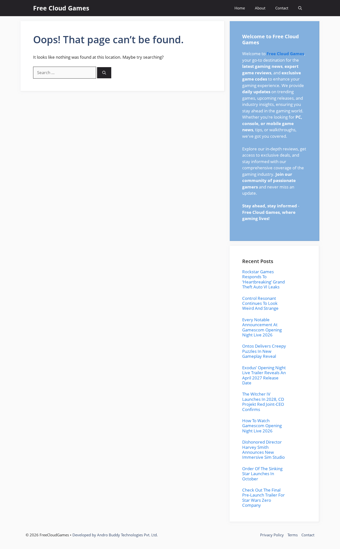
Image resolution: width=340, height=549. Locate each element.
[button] (300, 8)
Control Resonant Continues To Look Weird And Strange (260, 303)
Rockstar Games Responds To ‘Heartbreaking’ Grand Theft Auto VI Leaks (263, 279)
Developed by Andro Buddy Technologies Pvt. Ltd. (115, 534)
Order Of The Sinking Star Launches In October (262, 474)
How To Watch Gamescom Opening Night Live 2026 (262, 426)
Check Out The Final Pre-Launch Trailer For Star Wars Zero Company (263, 497)
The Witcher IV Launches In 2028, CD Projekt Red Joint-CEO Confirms (263, 401)
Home (239, 7)
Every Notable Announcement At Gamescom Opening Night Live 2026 (262, 327)
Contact (281, 7)
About (260, 7)
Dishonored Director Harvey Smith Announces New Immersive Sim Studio (263, 449)
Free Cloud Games (61, 8)
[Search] (104, 72)
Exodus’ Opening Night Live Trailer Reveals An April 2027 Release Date (264, 375)
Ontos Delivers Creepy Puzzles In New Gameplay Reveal (264, 351)
